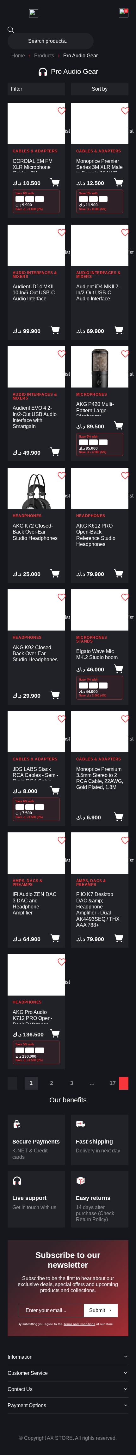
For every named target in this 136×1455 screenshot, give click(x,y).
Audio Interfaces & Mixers (35, 275)
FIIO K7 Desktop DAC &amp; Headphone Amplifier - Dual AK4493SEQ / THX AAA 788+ (98, 909)
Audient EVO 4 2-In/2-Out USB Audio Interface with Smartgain (35, 417)
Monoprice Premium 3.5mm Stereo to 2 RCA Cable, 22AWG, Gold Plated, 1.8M (99, 778)
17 (112, 1083)
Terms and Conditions (79, 1324)
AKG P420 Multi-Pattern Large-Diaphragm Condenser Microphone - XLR (96, 408)
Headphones (27, 516)
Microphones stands (91, 639)
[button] (57, 111)
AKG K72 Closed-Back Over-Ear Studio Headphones (35, 532)
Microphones (91, 394)
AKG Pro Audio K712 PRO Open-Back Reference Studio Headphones (35, 1016)
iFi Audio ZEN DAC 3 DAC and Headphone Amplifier (35, 903)
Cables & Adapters (35, 151)
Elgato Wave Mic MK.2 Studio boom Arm (97, 653)
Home (18, 55)
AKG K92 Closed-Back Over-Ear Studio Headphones (35, 653)
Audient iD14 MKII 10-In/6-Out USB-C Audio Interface (34, 293)
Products (44, 55)
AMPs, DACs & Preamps (28, 883)
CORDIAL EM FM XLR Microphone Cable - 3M (33, 165)
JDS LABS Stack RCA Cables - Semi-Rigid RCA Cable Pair (35, 773)
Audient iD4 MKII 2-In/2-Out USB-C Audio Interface (98, 293)
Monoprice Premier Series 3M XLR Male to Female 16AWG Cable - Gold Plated (99, 165)
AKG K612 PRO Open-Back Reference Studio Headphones (95, 535)
